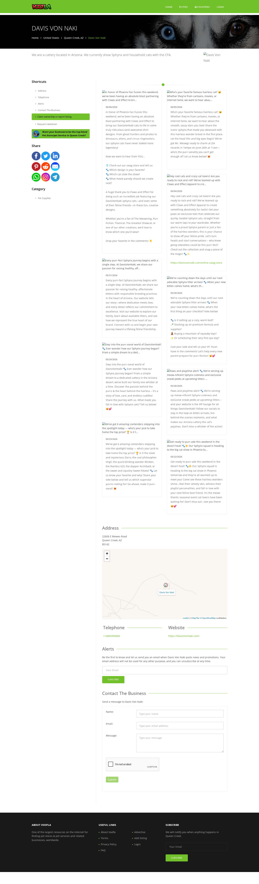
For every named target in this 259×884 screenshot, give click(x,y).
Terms (104, 838)
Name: (110, 711)
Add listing (140, 838)
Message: (111, 735)
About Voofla (108, 832)
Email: (109, 723)
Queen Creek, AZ (74, 37)
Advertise (139, 832)
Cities (184, 6)
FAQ (103, 850)
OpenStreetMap (209, 617)
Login (220, 6)
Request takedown (47, 124)
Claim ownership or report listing (54, 116)
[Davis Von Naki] (166, 585)
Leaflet (186, 617)
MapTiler (196, 617)
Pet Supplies (44, 198)
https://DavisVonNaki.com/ (183, 636)
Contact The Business (48, 110)
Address (41, 90)
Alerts (40, 103)
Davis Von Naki (166, 592)
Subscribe (113, 679)
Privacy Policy (108, 844)
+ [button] (107, 553)
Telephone (43, 97)
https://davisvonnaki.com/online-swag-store (196, 262)
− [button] (107, 559)
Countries (203, 6)
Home (168, 6)
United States (51, 37)
